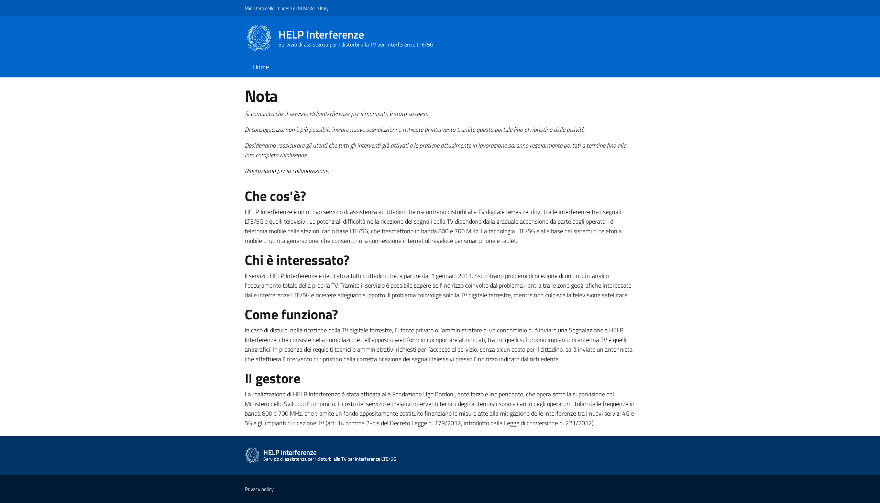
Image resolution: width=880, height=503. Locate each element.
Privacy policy (259, 489)
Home (261, 67)
